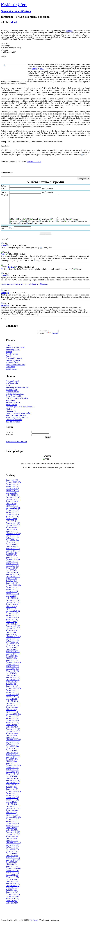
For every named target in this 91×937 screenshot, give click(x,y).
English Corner (11, 369)
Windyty (9, 409)
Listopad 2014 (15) (13, 783)
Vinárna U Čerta (12, 362)
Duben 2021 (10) (12, 617)
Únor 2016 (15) (11, 750)
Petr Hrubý (34, 920)
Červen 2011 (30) (12, 871)
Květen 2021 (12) (12, 615)
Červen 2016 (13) (12, 742)
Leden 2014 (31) (12, 804)
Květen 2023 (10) (12, 564)
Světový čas (10, 400)
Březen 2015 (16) (12, 774)
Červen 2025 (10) (12, 510)
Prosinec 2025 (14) (13, 497)
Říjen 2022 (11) (11, 579)
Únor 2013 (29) (11, 828)
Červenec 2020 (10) (13, 637)
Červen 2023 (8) (12, 562)
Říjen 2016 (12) (12, 733)
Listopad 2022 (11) (13, 577)
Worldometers (11, 411)
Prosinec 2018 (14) (13, 677)
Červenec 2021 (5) (13, 611)
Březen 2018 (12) (12, 697)
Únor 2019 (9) (11, 673)
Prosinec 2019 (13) (13, 652)
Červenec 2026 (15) (13, 482)
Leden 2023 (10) (12, 572)
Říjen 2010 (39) (12, 888)
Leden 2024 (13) (12, 547)
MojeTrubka (10, 367)
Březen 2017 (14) (12, 723)
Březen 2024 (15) (12, 542)
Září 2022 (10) (11, 581)
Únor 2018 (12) (11, 699)
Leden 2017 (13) (12, 727)
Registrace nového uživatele (16, 442)
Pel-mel (13, 22)
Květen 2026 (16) (12, 486)
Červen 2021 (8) (12, 613)
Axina (3, 245)
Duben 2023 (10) (12, 566)
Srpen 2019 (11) (12, 660)
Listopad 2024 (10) (13, 525)
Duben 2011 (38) (12, 875)
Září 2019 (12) (11, 658)
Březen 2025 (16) (12, 516)
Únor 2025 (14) (11, 519)
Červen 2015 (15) (12, 768)
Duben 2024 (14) (12, 540)
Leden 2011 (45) (12, 881)
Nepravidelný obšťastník (16, 11)
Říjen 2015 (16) (12, 759)
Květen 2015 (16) (12, 770)
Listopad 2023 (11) (13, 551)
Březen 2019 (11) (12, 671)
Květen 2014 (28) (12, 796)
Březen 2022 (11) (12, 594)
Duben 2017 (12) (12, 720)
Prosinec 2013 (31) (13, 806)
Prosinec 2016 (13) (13, 729)
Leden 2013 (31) (12, 830)
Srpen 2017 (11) (12, 712)
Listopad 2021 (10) (13, 602)
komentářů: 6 (36, 162)
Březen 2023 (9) (12, 568)
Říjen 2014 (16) (12, 785)
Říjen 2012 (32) (12, 836)
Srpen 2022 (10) (12, 583)
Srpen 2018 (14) (12, 686)
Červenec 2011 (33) (13, 868)
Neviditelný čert (14, 5)
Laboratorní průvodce (14, 420)
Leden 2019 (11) (12, 675)
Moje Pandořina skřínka (15, 394)
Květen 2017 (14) (12, 718)
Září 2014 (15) (11, 787)
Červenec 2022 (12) (13, 585)
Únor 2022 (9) (11, 596)
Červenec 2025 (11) (13, 508)
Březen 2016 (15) (12, 748)
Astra (3, 254)
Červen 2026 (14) (12, 484)
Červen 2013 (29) (12, 819)
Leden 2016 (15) (12, 753)
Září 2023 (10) (11, 555)
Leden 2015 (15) (12, 778)
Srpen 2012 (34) (12, 841)
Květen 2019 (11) (12, 667)
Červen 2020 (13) (12, 639)
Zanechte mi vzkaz (13, 422)
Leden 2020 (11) (12, 650)
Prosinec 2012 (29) (13, 832)
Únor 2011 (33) (11, 879)
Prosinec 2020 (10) (13, 626)
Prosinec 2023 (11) (13, 549)
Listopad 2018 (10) (13, 680)
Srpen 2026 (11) (12, 480)
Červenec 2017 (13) (13, 714)
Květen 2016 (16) (12, 744)
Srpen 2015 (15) (12, 763)
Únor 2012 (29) (11, 853)
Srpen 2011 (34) (12, 866)
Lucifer (29, 162)
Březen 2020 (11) (12, 645)
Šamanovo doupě (12, 392)
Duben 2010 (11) (12, 896)
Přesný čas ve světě (13, 402)
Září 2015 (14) (11, 761)
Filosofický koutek (13, 350)
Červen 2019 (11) (12, 665)
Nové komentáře (12, 383)
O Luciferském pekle (13, 396)
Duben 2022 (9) (12, 592)
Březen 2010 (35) (12, 899)
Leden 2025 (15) (12, 521)
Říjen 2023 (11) (11, 553)
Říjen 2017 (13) (12, 708)
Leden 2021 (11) (12, 624)
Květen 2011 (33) (12, 873)
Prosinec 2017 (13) (13, 703)
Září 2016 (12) (11, 735)
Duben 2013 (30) (12, 823)
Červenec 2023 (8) (13, 559)
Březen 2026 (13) (12, 491)
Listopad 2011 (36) (13, 860)
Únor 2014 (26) (11, 802)
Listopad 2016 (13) (13, 731)
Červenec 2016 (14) (13, 740)
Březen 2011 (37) (12, 877)
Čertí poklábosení (12, 381)
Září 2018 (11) (11, 684)
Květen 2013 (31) (12, 821)
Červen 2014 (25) (12, 793)
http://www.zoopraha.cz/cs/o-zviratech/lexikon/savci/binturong (24, 284)
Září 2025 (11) (11, 504)
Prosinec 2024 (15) (13, 523)
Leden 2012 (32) (12, 856)
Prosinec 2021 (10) (13, 600)
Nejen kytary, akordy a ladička (17, 418)
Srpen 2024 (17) (12, 532)
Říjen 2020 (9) (11, 630)
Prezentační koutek (13, 360)
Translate (55, 333)
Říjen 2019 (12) (12, 656)
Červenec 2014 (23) (13, 791)
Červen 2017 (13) (12, 716)
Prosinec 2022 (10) (13, 574)
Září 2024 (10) (11, 529)
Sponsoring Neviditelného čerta (17, 387)
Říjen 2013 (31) (12, 811)
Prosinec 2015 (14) (13, 755)
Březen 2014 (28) (12, 800)
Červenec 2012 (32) (13, 843)
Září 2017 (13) (11, 710)
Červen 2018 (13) (12, 690)
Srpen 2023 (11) (12, 557)
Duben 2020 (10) (12, 643)
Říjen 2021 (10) (12, 604)
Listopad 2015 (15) (13, 757)
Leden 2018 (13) (12, 701)
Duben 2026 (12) (12, 489)
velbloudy (69, 31)
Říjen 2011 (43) (11, 862)
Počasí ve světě (11, 405)
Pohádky (9, 356)
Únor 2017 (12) (11, 725)
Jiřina (8, 385)
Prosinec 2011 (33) (13, 858)
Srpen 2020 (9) (11, 635)
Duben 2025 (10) (12, 514)
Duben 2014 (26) (12, 798)
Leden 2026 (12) (12, 495)
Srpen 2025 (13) (12, 506)
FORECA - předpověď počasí (17, 398)
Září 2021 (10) (11, 607)
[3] (2, 269)
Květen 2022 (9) (12, 589)
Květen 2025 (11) (12, 512)
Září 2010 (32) (11, 890)
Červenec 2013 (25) (13, 817)
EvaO (3, 306)
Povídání (9, 352)
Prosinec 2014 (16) (13, 780)
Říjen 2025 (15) (12, 501)
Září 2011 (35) (11, 864)
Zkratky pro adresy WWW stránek (19, 413)
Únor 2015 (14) (11, 776)
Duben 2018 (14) (12, 695)
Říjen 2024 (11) (11, 527)
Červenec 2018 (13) (13, 688)
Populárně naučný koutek (15, 347)
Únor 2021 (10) (11, 622)
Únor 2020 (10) (11, 647)
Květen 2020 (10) (12, 641)
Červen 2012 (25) (12, 845)
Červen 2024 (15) (12, 536)
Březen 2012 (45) (12, 851)
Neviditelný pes (11, 390)
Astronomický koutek (14, 358)
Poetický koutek (12, 354)
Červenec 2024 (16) (13, 534)
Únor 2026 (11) (11, 493)
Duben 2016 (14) (12, 746)
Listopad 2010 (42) (13, 886)
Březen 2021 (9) (12, 620)
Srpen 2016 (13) (12, 738)
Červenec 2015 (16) (13, 765)
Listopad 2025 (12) (13, 499)
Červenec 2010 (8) (13, 894)
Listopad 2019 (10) (13, 654)
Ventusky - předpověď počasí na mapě (20, 407)
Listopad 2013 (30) (13, 808)
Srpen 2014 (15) (12, 789)
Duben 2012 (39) (12, 849)
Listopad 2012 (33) (13, 834)
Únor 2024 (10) (11, 544)
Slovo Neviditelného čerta (15, 365)
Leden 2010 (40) (12, 903)
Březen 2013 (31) (12, 826)
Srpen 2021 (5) (11, 609)
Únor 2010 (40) (11, 901)
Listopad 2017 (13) (13, 705)
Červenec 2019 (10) (13, 662)
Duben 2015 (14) (12, 772)
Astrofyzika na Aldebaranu (16, 415)
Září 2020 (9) (11, 632)
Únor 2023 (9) (11, 570)
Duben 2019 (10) (12, 669)
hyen (41, 69)
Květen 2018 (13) (12, 692)
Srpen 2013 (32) (12, 815)
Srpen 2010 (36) (12, 892)
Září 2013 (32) (11, 813)
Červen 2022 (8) (12, 587)
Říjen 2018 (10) (12, 682)
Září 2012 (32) (11, 838)
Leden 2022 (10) (12, 598)
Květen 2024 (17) (12, 538)
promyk (34, 69)
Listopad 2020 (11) (13, 628)
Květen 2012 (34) (12, 847)
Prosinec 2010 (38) (13, 884)
